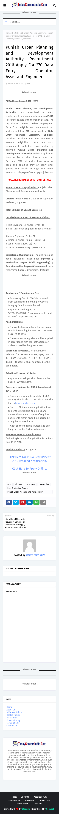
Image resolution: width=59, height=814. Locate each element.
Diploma (18, 484)
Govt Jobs (31, 484)
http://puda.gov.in (25, 403)
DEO (14, 33)
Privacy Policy (13, 720)
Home (8, 33)
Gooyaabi (50, 809)
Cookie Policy (13, 715)
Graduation (44, 484)
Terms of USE (13, 723)
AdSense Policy (14, 712)
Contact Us (11, 725)
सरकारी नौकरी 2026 (15, 83)
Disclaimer (11, 717)
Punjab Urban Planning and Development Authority (25, 492)
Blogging (26, 809)
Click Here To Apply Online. (29, 468)
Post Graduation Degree (17, 488)
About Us (10, 709)
